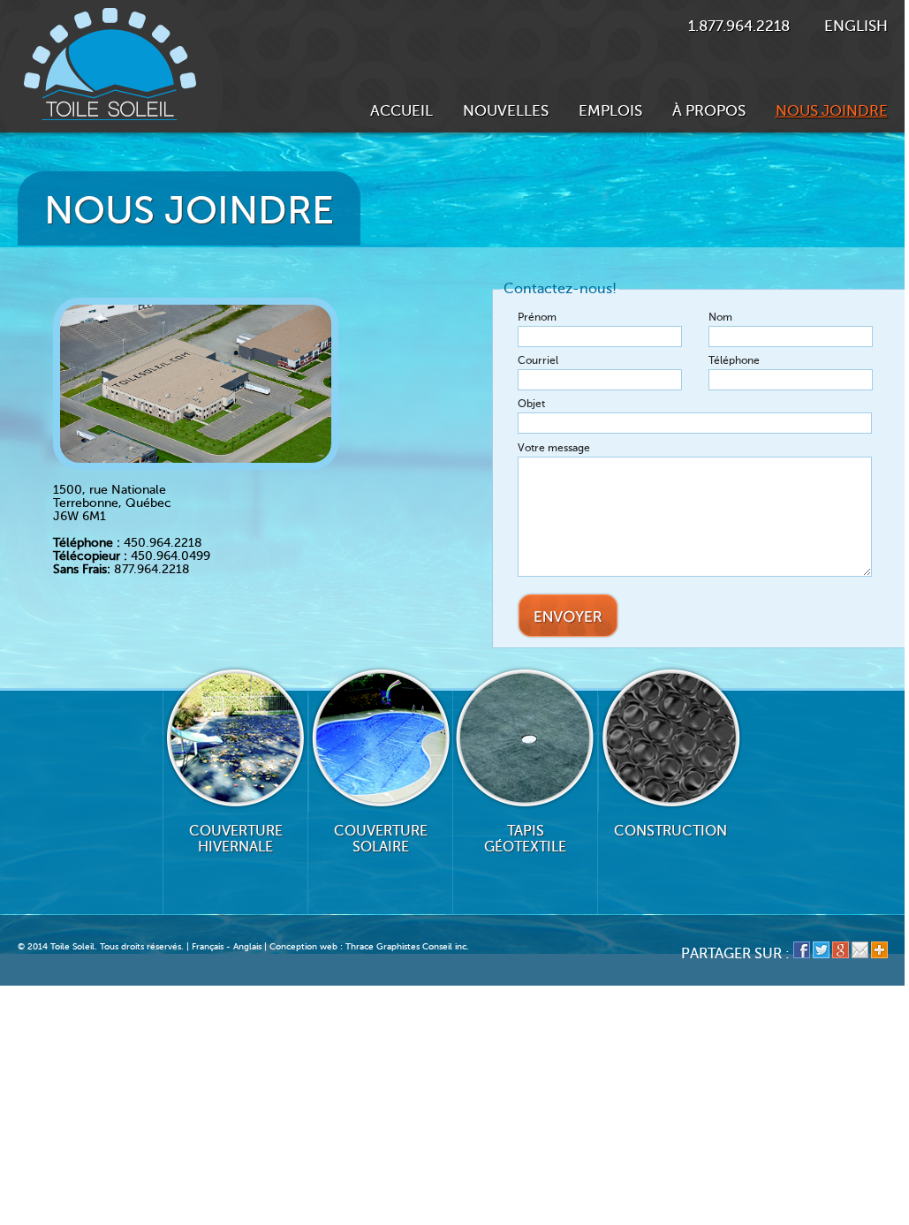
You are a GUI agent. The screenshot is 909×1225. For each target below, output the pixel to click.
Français (207, 946)
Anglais (247, 946)
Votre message (554, 448)
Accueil (401, 110)
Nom (720, 317)
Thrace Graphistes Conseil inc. (407, 946)
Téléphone (734, 360)
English (856, 26)
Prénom (538, 317)
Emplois (610, 110)
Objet (531, 403)
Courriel (538, 360)
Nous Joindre (832, 110)
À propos (709, 110)
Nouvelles (506, 110)
